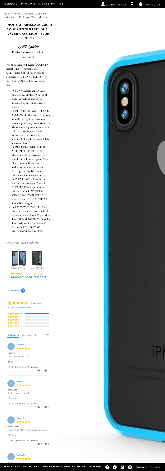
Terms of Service (51, 467)
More (60, 4)
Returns (34, 467)
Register (121, 5)
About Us (20, 467)
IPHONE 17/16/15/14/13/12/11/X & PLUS (38, 4)
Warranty (95, 467)
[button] (13, 361)
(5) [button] (21, 313)
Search (8, 467)
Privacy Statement (75, 467)
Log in (109, 5)
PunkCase (28, 38)
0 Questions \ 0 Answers (19, 307)
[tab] (13, 336)
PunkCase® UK (155, 467)
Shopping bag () (152, 5)
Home (7, 13)
